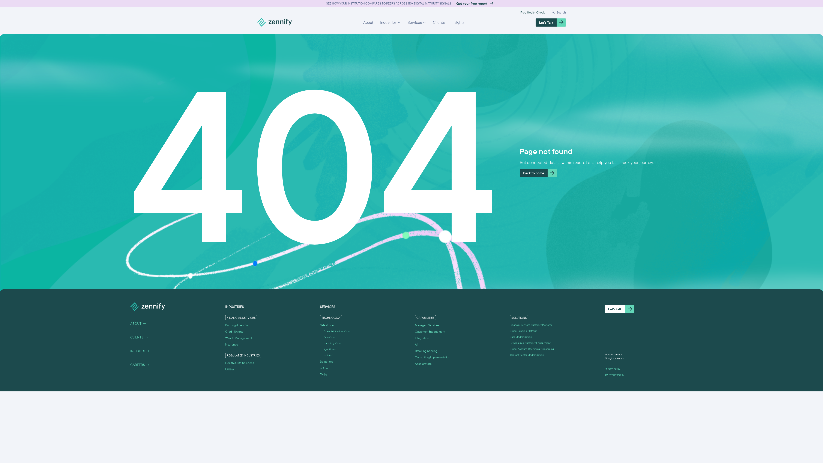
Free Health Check (532, 12)
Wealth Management (238, 338)
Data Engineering (426, 350)
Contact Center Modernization (527, 355)
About (368, 22)
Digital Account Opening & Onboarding (532, 349)
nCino (324, 368)
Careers (140, 364)
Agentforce (329, 349)
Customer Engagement (430, 331)
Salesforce (327, 325)
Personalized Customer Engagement (530, 343)
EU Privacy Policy (614, 374)
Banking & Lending (237, 325)
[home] (274, 22)
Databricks (326, 361)
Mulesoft (328, 355)
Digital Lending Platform (523, 331)
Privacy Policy (612, 368)
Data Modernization (521, 337)
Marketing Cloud (332, 343)
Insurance (231, 344)
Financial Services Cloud (337, 331)
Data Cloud (329, 337)
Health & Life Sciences (239, 362)
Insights (458, 22)
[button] (390, 22)
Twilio (323, 374)
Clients (439, 22)
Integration (422, 338)
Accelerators (423, 363)
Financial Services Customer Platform (531, 325)
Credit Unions (234, 331)
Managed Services (427, 325)
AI (416, 344)
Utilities (229, 369)
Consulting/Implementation (432, 357)
